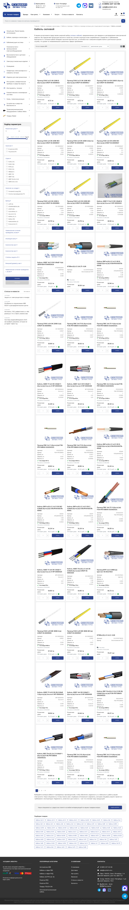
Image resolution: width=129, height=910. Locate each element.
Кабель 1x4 (93, 839)
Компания (46, 14)
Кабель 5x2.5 (95, 831)
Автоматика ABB (45, 867)
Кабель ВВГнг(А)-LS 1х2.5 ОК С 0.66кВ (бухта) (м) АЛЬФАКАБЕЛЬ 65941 (80, 508)
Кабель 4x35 (106, 828)
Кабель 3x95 (101, 824)
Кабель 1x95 (39, 843)
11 (45, 790)
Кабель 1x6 (103, 839)
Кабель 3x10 (39, 835)
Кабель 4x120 (117, 835)
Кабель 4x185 (72, 835)
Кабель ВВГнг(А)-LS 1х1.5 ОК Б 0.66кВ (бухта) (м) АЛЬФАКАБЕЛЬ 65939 (109, 263)
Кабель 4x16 (39, 831)
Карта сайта (6, 879)
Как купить (34, 14)
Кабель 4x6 (39, 824)
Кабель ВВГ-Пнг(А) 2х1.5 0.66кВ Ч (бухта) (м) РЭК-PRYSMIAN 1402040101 (49, 756)
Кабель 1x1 (94, 843)
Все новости (27, 291)
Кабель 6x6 (50, 847)
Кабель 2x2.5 (72, 831)
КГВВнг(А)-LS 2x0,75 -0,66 (76, 266)
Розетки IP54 (44, 883)
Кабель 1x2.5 (84, 843)
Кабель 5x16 (73, 828)
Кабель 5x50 (61, 831)
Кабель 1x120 (50, 843)
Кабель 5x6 (106, 820)
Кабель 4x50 (39, 839)
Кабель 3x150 (40, 828)
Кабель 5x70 (71, 847)
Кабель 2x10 (90, 824)
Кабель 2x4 (49, 835)
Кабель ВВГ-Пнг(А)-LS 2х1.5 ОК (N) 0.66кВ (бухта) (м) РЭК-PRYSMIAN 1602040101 (110, 693)
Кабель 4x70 (94, 835)
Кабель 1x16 (50, 839)
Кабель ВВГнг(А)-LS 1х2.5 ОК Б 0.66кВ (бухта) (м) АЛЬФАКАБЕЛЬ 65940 (109, 446)
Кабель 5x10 (50, 831)
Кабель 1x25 (113, 839)
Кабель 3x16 (104, 843)
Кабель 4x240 (61, 835)
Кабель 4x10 (117, 831)
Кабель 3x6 (59, 824)
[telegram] (79, 5)
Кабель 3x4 (69, 824)
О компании (75, 867)
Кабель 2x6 (80, 824)
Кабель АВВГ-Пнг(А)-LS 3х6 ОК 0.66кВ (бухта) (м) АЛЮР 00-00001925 (78, 571)
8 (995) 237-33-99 (111, 4)
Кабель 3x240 (85, 820)
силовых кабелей (76, 35)
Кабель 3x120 (62, 828)
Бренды (25, 14)
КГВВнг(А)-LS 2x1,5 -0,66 (106, 635)
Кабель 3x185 (113, 824)
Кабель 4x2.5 (73, 820)
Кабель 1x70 (82, 839)
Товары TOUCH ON (46, 886)
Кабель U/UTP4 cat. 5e (47, 877)
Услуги (57, 14)
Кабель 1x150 (62, 843)
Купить (57, 107)
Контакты (79, 14)
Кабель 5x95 (82, 847)
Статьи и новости (68, 14)
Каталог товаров (13, 14)
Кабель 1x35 (61, 839)
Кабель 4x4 (49, 824)
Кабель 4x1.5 (62, 820)
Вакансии (74, 877)
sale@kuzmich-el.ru (109, 7)
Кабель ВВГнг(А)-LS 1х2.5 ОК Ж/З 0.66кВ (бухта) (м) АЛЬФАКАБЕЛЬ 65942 (50, 508)
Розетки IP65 (44, 880)
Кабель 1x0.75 (116, 843)
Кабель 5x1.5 (106, 831)
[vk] (92, 5)
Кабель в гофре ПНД (46, 873)
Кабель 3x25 (60, 847)
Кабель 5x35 (95, 828)
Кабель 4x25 (117, 828)
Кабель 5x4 (117, 820)
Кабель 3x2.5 (40, 820)
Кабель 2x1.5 (83, 831)
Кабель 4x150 (106, 835)
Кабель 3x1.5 (51, 820)
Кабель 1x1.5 (39, 847)
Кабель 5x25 (84, 828)
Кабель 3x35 (96, 820)
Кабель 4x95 (84, 835)
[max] (86, 5)
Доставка (74, 870)
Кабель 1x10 (72, 843)
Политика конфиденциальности (12, 878)
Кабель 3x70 (51, 828)
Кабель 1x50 (72, 839)
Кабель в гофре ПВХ (46, 870)
